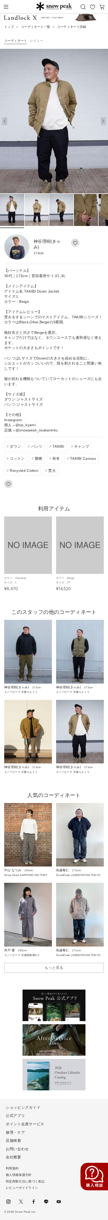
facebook (33, 1201)
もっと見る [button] (54, 967)
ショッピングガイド (23, 1107)
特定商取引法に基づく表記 (25, 1181)
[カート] (102, 7)
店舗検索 (13, 1140)
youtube (59, 1201)
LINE (46, 1201)
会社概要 (13, 1157)
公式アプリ (15, 1115)
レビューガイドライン (22, 1188)
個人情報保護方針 (19, 1175)
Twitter (21, 1201)
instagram (8, 1201)
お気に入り (92, 7)
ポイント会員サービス (25, 1124)
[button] (103, 121)
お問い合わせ (17, 1149)
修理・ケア (15, 1132)
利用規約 (12, 1168)
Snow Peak (54, 6)
